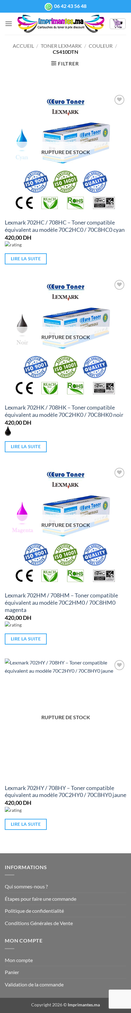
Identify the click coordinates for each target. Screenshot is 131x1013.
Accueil (23, 46)
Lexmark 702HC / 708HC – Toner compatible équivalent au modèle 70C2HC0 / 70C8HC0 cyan (65, 226)
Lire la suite (26, 258)
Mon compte (19, 960)
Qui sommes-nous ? (26, 886)
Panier (12, 972)
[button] (8, 23)
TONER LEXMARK (61, 46)
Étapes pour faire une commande (40, 899)
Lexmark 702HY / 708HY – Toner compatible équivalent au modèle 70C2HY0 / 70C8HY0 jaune (65, 792)
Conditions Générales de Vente (39, 923)
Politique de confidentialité (34, 911)
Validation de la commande (34, 984)
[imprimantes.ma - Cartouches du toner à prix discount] (61, 24)
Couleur (101, 46)
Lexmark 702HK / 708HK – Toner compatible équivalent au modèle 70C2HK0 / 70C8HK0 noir (64, 411)
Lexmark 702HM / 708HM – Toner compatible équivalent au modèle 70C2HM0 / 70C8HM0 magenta (61, 602)
